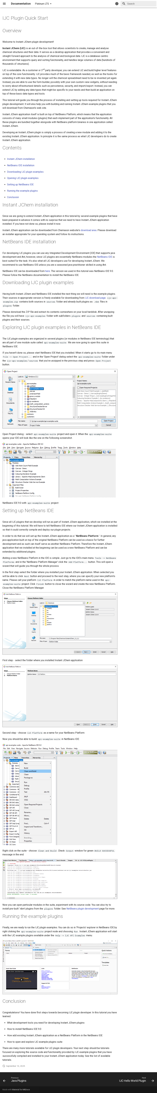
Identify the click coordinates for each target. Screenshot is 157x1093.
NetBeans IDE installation (20, 165)
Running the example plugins (22, 190)
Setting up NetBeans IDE (20, 184)
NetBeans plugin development (82, 908)
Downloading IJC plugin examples (25, 171)
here (47, 271)
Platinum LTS (42, 3)
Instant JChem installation (21, 159)
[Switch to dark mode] (117, 4)
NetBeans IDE (104, 256)
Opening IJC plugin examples (22, 178)
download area (88, 230)
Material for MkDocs (21, 1089)
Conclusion (13, 197)
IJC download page (95, 297)
